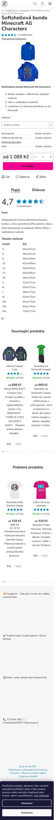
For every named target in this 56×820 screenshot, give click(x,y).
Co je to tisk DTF (28, 766)
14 (50, 451)
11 (40, 451)
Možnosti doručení (11, 142)
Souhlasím (27, 812)
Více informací (41, 795)
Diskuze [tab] (38, 189)
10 (36, 451)
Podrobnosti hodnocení (13, 38)
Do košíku (28, 166)
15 (53, 451)
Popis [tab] (15, 189)
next (52, 368)
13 (46, 451)
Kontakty (14, 773)
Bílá (9, 444)
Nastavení (26, 803)
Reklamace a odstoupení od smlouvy (28, 769)
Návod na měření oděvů (33, 773)
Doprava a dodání (28, 776)
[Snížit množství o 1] (35, 157)
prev (3, 368)
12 (43, 451)
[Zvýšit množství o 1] (50, 157)
